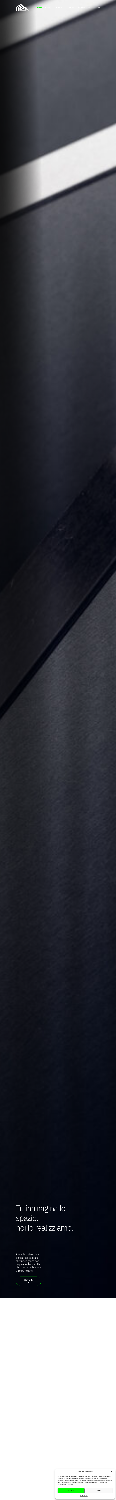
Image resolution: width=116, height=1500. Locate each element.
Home (39, 7)
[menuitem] (40, 7)
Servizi (71, 7)
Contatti (91, 7)
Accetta (71, 1490)
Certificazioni (60, 7)
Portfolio (81, 7)
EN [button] (99, 7)
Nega (99, 1490)
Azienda (48, 7)
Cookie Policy (84, 1496)
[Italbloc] (22, 7)
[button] (111, 1472)
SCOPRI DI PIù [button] (29, 1281)
